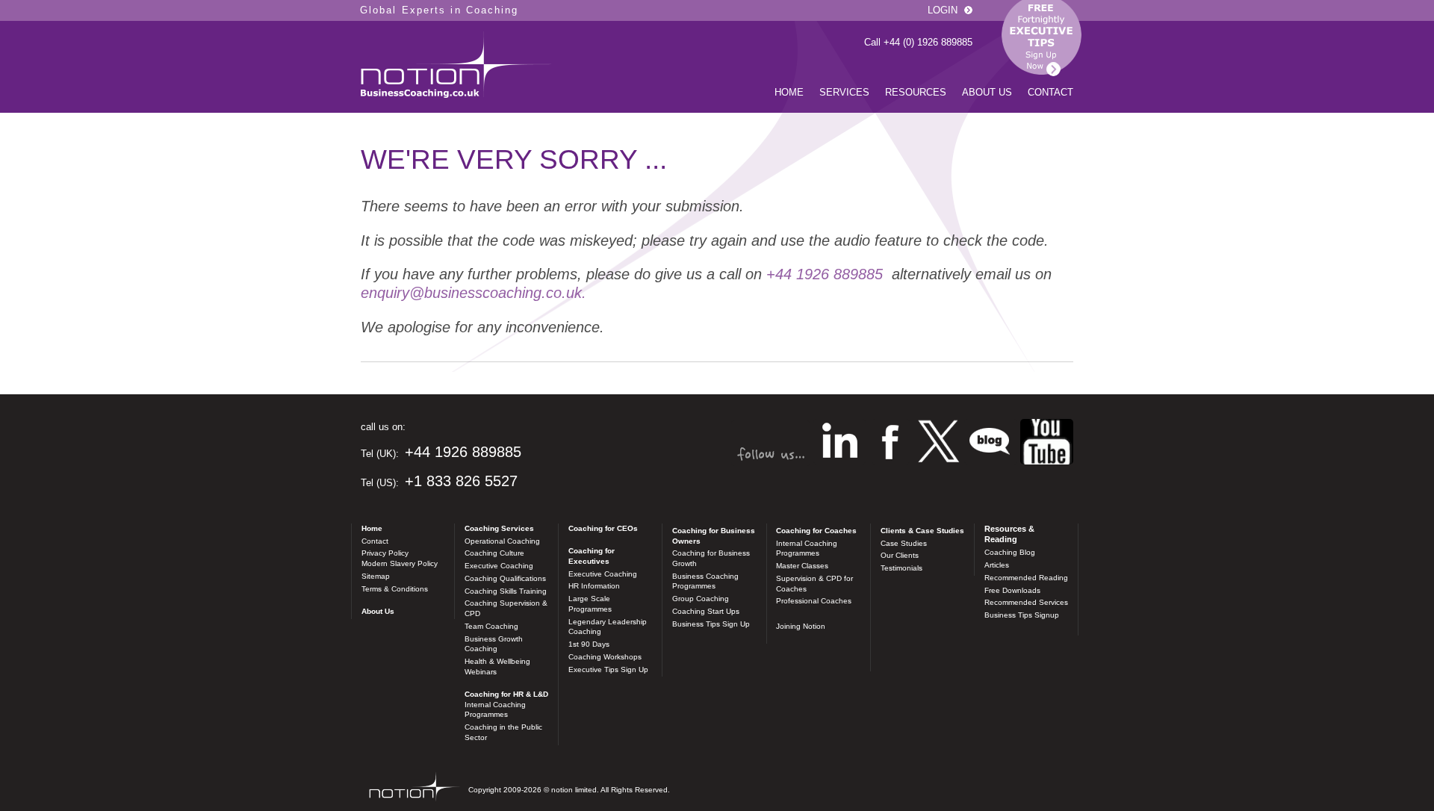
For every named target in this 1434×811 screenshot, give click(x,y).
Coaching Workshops (605, 657)
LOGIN (942, 10)
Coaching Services (499, 528)
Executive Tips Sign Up (608, 669)
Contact (1050, 92)
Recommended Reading (1026, 578)
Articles (996, 565)
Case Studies (904, 543)
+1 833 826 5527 (461, 481)
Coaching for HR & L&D (506, 694)
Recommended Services (1026, 602)
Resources (915, 92)
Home (789, 92)
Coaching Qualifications (505, 578)
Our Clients (900, 555)
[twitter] (938, 443)
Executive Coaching (499, 566)
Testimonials (901, 568)
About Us (987, 92)
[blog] (1046, 443)
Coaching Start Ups (705, 611)
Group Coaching (700, 598)
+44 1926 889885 (824, 274)
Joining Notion (800, 626)
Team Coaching (491, 626)
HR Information (594, 586)
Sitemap (375, 576)
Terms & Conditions (394, 589)
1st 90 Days (588, 644)
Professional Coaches (813, 601)
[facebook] (891, 443)
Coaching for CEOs (603, 528)
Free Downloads (1012, 590)
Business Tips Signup (1021, 615)
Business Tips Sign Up (711, 624)
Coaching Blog (1009, 552)
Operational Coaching (502, 541)
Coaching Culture (494, 553)
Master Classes (802, 566)
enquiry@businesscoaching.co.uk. (473, 293)
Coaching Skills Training (506, 591)
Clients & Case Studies (922, 530)
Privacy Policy (385, 553)
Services (844, 92)
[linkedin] (839, 443)
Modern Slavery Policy (399, 563)
